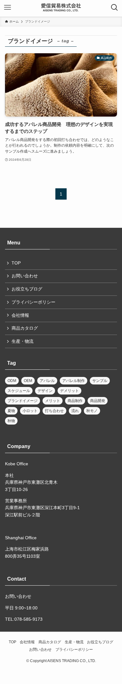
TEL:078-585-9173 (24, 619)
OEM (28, 381)
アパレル (47, 381)
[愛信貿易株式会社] (61, 7)
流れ (75, 411)
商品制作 (75, 401)
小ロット (30, 411)
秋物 (11, 421)
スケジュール (19, 391)
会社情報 (20, 315)
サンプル (99, 381)
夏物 (11, 411)
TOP (16, 262)
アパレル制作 (73, 381)
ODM (12, 381)
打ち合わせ (54, 411)
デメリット (69, 391)
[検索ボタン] (114, 7)
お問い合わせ (25, 275)
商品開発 (97, 401)
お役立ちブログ (27, 288)
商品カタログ (25, 328)
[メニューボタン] (7, 7)
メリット (52, 401)
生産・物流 (22, 341)
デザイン (45, 391)
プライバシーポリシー (33, 302)
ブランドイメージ (23, 401)
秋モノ (92, 411)
